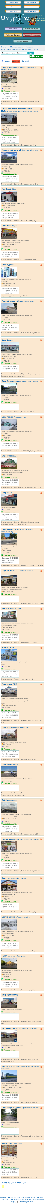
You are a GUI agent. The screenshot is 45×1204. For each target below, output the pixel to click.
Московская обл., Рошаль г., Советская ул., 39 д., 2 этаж (21, 451)
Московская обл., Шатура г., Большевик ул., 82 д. (18, 145)
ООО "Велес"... (8, 897)
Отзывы (31, 7)
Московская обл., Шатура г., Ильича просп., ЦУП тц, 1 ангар (22, 603)
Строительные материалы (10, 49)
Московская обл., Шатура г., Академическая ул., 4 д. (19, 1177)
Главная (4, 47)
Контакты (5, 1199)
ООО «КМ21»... (8, 169)
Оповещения (31, 11)
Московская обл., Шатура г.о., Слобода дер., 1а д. (19, 260)
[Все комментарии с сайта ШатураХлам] (31, 31)
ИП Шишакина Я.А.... (10, 705)
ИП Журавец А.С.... (10, 627)
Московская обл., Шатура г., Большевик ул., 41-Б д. (19, 642)
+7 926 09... (7, 438)
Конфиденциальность (26, 1202)
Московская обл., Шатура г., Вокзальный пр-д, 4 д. (19, 221)
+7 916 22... (7, 320)
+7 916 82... (7, 629)
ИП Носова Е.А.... (9, 359)
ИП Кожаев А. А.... (9, 975)
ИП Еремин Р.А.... (9, 744)
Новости (13, 7)
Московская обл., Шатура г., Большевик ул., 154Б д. (19, 184)
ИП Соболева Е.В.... (10, 244)
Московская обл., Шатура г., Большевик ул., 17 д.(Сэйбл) (21, 834)
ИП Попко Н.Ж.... (9, 591)
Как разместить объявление (21, 1199)
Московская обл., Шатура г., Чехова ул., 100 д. (17, 412)
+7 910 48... (7, 552)
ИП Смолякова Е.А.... (10, 206)
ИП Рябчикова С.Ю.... (11, 130)
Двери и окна (26, 49)
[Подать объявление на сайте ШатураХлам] (32, 37)
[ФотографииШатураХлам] (13, 31)
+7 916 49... (7, 707)
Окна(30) (25, 61)
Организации (31, 2)
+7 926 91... (7, 171)
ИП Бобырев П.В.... (10, 283)
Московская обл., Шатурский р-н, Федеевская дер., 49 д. (21, 487)
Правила (40, 1197)
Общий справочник (16, 47)
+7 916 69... (7, 1124)
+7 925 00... (7, 509)
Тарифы (3, 1197)
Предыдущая (8, 1182)
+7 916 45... (7, 1164)
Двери (36, 49)
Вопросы (13, 11)
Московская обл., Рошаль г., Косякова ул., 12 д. (18, 679)
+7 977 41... (7, 132)
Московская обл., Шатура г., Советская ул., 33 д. (18, 990)
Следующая (20, 1182)
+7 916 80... (7, 361)
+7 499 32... (7, 247)
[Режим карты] (36, 57)
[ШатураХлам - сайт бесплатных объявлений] (19, 24)
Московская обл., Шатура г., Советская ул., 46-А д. (19, 1102)
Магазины (29, 47)
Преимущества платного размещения (21, 1197)
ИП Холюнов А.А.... (10, 1162)
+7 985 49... (7, 208)
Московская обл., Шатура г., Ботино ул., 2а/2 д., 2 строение (22, 565)
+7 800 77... (7, 746)
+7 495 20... (7, 286)
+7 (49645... (7, 400)
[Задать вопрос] (22, 44)
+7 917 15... (7, 88)
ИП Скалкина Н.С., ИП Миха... (13, 1087)
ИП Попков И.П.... (9, 475)
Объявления (13, 2)
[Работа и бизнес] (12, 37)
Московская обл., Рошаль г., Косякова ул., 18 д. (18, 951)
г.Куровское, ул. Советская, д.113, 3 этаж (15, 296)
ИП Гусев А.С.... (9, 436)
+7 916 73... (7, 899)
